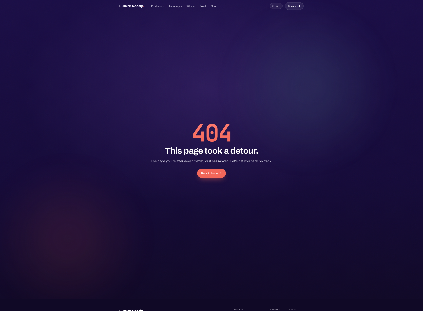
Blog (213, 6)
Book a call (296, 7)
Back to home (209, 173)
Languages (175, 6)
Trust (203, 6)
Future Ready (131, 6)
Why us (191, 6)
